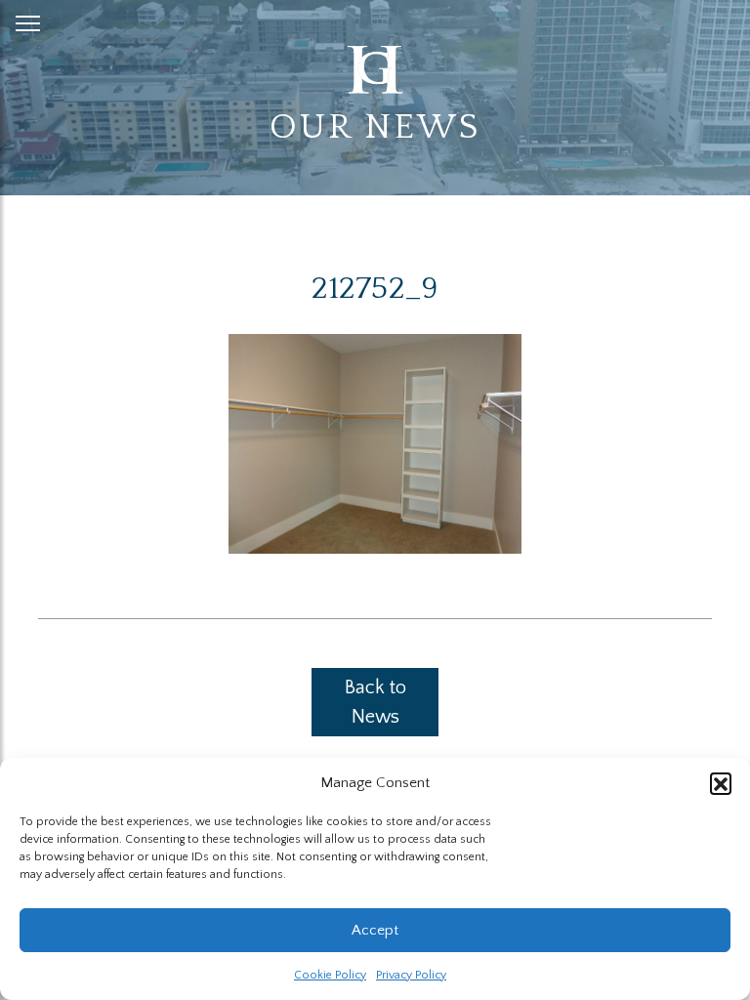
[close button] (28, 19)
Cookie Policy (330, 975)
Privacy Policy (411, 975)
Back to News (375, 702)
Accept (375, 930)
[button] (720, 783)
